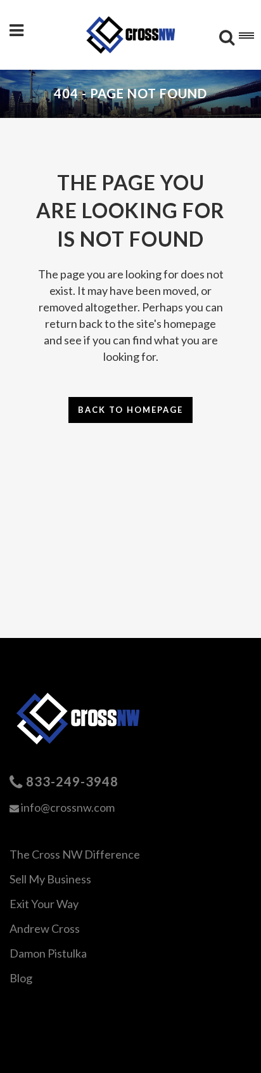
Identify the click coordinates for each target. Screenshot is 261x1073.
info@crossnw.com (68, 807)
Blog (21, 978)
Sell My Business (50, 879)
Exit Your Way (44, 904)
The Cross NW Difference (75, 854)
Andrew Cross (45, 928)
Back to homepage (130, 410)
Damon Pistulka (48, 953)
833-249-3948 (72, 781)
